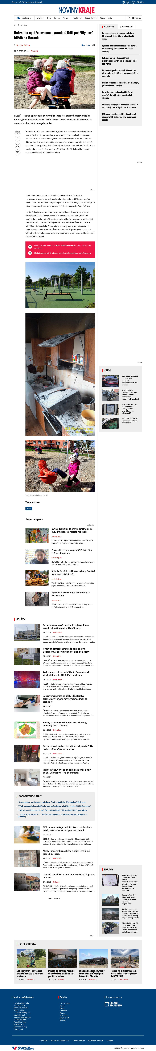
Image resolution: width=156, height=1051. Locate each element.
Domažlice (57, 656)
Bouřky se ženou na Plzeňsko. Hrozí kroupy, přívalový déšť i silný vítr (120, 84)
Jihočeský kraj (19, 1005)
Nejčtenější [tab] (127, 26)
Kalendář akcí (91, 18)
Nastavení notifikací (96, 1040)
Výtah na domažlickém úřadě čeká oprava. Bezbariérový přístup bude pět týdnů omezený (55, 806)
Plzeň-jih (61, 979)
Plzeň (29, 508)
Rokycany (56, 882)
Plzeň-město (57, 632)
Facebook (123, 2)
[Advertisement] (60, 173)
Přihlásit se (140, 2)
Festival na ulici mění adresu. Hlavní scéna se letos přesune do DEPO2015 (124, 973)
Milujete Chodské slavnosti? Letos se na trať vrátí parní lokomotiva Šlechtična (92, 973)
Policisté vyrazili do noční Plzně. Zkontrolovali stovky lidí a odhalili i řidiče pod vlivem (53, 810)
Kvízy (62, 1008)
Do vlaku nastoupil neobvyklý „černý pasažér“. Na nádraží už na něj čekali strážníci (117, 95)
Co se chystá (106, 18)
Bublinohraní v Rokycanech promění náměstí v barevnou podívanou (30, 973)
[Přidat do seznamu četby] (93, 45)
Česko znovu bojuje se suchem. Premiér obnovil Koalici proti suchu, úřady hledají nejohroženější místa (130, 913)
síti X (49, 253)
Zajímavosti (64, 1018)
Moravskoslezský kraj (22, 1017)
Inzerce (110, 1040)
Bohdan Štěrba (23, 45)
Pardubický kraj (20, 1022)
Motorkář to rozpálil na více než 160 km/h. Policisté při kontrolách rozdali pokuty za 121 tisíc (130, 927)
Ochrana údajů (79, 1040)
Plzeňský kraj (19, 1024)
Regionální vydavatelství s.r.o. (132, 1048)
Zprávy (40, 18)
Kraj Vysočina (19, 1010)
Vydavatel (44, 1040)
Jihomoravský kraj (21, 1008)
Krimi (48, 18)
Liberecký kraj (19, 1015)
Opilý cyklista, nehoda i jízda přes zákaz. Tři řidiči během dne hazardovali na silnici (130, 394)
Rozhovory (77, 18)
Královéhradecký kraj (22, 1012)
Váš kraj (25, 18)
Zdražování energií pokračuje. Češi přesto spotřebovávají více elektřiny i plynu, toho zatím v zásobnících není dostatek (130, 882)
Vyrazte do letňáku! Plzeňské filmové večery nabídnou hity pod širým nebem (61, 973)
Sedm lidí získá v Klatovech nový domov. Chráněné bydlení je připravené (129, 899)
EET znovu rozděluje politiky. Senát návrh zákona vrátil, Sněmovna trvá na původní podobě (119, 117)
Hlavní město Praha (21, 1003)
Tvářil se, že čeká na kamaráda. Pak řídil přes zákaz (130, 420)
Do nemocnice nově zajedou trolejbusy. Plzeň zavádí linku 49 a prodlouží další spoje (52, 802)
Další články (53, 898)
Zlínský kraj (18, 1029)
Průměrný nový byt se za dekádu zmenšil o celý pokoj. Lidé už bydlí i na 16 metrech (120, 106)
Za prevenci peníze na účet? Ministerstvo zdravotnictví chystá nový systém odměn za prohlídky (65, 698)
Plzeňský (34, 51)
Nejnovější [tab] (108, 26)
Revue (57, 18)
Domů (16, 25)
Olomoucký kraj (20, 1019)
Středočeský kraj (20, 1027)
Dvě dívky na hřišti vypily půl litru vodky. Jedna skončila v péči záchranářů (129, 408)
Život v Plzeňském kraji (65, 245)
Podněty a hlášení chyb (60, 1040)
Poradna (66, 18)
